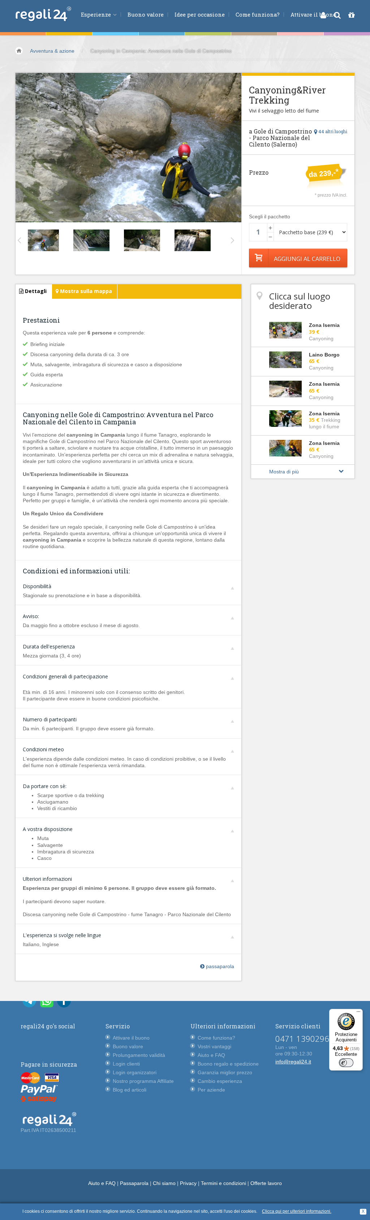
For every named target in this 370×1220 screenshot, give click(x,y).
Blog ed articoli (129, 1090)
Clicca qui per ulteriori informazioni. (296, 1211)
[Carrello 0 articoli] (351, 15)
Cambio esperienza (220, 1081)
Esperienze (96, 14)
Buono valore (146, 14)
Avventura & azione (52, 51)
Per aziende (211, 1090)
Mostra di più (284, 472)
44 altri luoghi (332, 131)
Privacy (188, 1183)
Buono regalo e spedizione (228, 1064)
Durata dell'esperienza (49, 646)
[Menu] (358, 1013)
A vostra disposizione (48, 829)
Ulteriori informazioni (47, 878)
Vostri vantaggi (214, 1046)
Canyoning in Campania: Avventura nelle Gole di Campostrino (161, 51)
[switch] (346, 1062)
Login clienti (126, 1064)
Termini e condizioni (223, 1183)
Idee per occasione (200, 14)
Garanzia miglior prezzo (225, 1072)
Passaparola (134, 1183)
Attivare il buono (313, 14)
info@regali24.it (293, 1061)
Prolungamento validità (139, 1055)
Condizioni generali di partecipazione (65, 676)
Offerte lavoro (266, 1183)
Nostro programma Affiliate (143, 1081)
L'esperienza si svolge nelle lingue (62, 935)
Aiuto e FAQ (211, 1055)
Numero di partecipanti (50, 719)
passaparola (219, 966)
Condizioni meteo (43, 749)
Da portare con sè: (44, 786)
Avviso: (31, 616)
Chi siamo (164, 1183)
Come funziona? (258, 14)
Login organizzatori (134, 1072)
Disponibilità (37, 586)
